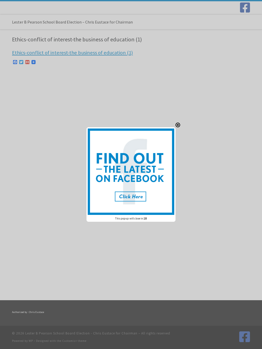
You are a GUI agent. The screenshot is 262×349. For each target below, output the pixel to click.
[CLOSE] (177, 124)
